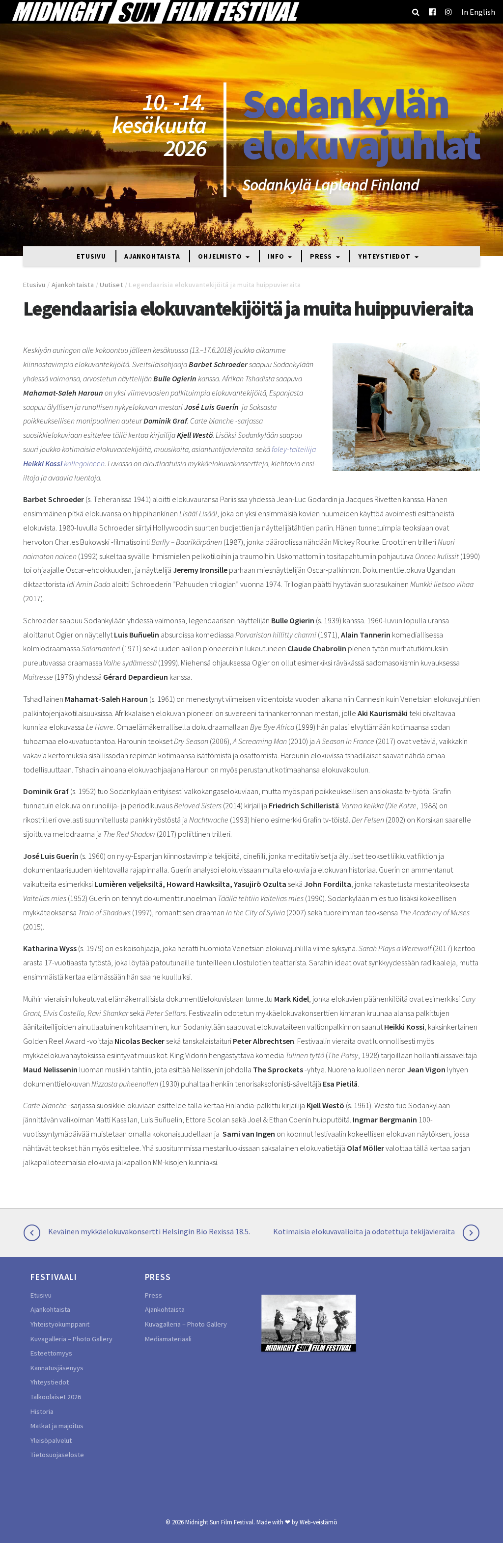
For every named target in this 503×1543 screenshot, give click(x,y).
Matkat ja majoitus (57, 1425)
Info (277, 257)
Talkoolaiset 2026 (55, 1396)
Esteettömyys (51, 1353)
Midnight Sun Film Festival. (220, 1522)
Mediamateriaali (168, 1338)
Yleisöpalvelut (51, 1440)
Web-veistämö (318, 1522)
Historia (42, 1411)
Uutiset (111, 284)
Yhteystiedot (385, 257)
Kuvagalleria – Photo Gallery (71, 1338)
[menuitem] (478, 11)
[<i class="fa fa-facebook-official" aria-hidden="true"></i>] (432, 11)
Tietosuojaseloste (57, 1454)
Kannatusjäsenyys (57, 1367)
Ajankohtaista (152, 257)
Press (322, 257)
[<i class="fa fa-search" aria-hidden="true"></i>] (415, 11)
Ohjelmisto (221, 257)
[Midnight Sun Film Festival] (155, 12)
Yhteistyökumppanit (59, 1324)
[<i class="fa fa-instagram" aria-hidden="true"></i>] (448, 11)
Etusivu (91, 257)
